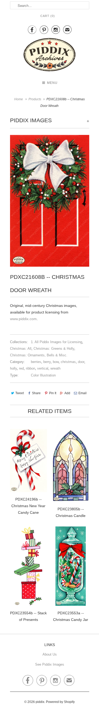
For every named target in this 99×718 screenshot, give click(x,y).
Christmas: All (20, 349)
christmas (68, 362)
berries (36, 362)
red (21, 368)
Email (82, 393)
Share (36, 393)
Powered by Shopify (60, 702)
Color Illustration (43, 375)
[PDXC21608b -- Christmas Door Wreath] (49, 201)
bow (56, 362)
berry (47, 362)
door (81, 362)
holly (13, 368)
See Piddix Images (49, 664)
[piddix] (49, 56)
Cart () (47, 15)
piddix (40, 702)
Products (35, 99)
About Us (50, 654)
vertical (42, 368)
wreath (55, 368)
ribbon (30, 368)
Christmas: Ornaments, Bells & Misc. (38, 355)
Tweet (19, 393)
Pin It (52, 393)
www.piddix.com (23, 319)
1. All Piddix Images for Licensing (56, 342)
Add (67, 393)
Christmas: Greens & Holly (54, 349)
